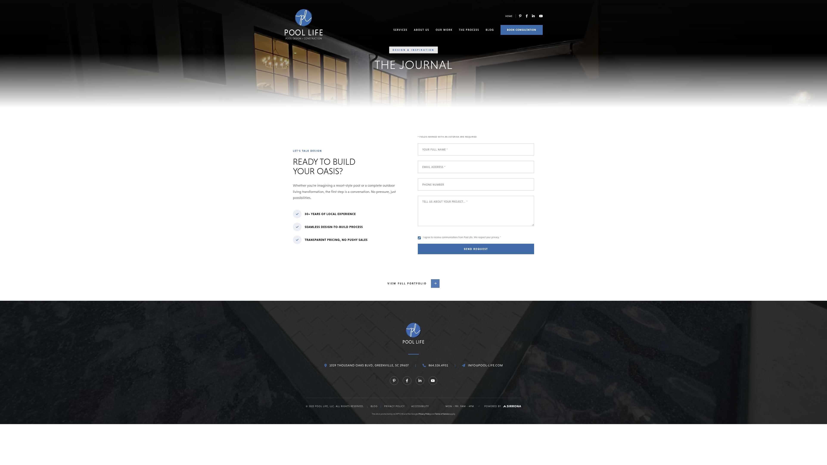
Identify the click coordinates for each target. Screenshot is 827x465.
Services (400, 29)
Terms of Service (442, 414)
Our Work (444, 29)
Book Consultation (521, 29)
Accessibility (420, 406)
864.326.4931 (438, 365)
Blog (490, 29)
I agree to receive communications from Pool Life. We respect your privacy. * (462, 237)
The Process (469, 29)
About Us (421, 29)
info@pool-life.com (485, 365)
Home (508, 16)
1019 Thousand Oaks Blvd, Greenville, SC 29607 (369, 365)
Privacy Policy (394, 406)
